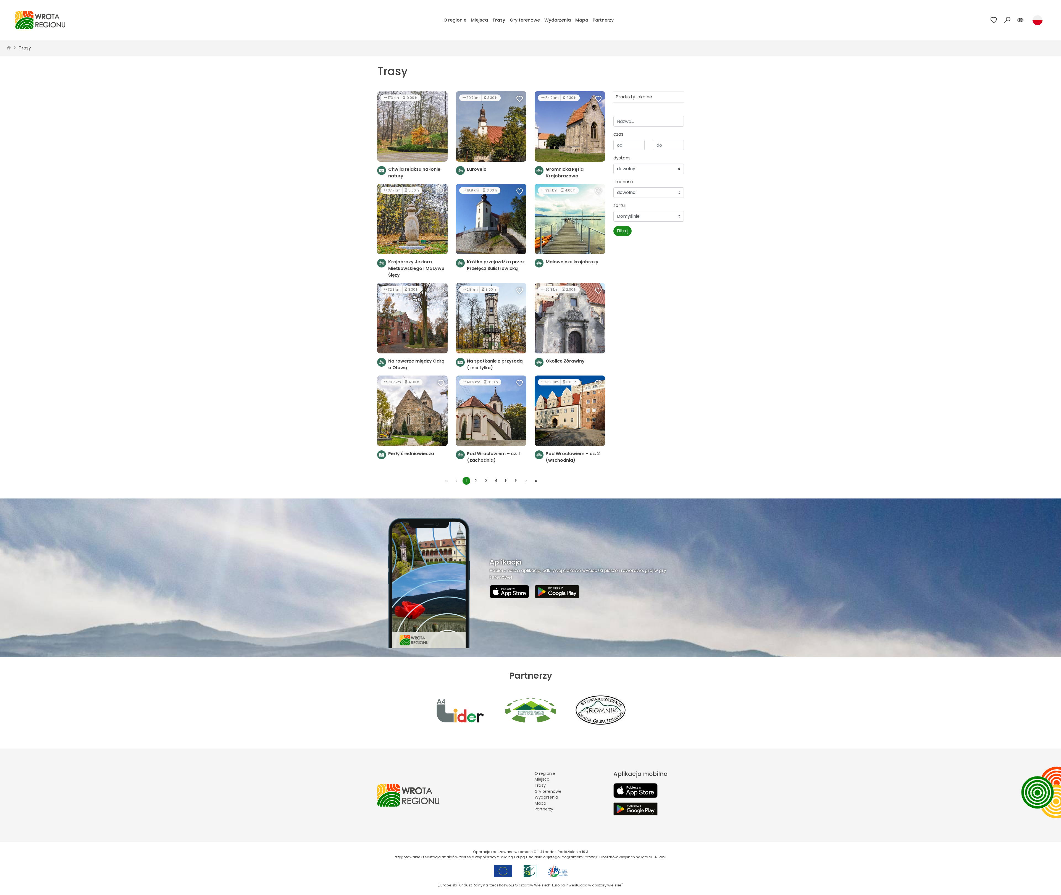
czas (618, 134)
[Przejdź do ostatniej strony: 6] (536, 481)
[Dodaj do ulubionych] (441, 99)
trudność (623, 182)
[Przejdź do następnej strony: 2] (526, 481)
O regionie (454, 20)
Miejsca (479, 20)
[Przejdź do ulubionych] (993, 20)
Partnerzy (603, 20)
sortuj (619, 205)
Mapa (581, 20)
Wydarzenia (557, 20)
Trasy (498, 20)
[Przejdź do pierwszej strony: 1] (446, 481)
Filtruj (622, 231)
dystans (622, 158)
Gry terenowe (525, 20)
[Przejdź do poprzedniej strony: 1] (456, 481)
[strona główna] (9, 48)
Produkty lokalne (634, 97)
